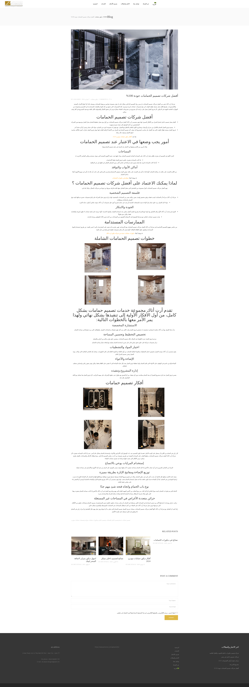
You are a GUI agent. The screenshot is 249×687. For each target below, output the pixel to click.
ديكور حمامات (98, 17)
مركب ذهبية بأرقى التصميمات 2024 (228, 661)
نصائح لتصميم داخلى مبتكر (112, 558)
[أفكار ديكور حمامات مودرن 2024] (138, 546)
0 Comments (103, 99)
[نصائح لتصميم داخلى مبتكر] (111, 546)
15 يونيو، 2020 (141, 564)
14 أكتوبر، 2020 (114, 561)
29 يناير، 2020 (168, 543)
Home (105, 17)
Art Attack (77, 564)
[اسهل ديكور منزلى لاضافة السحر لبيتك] (83, 546)
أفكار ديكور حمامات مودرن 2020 (122, 137)
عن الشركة (176, 665)
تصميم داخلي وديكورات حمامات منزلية (95, 520)
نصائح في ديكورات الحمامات (120, 178)
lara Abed (77, 99)
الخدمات (177, 651)
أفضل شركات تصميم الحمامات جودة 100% (226, 668)
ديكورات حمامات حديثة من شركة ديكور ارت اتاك (120, 233)
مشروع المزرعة (234, 664)
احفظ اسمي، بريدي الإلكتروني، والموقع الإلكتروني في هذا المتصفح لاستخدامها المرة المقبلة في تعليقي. (146, 613)
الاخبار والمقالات (174, 658)
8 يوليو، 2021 (86, 564)
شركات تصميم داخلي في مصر (230, 657)
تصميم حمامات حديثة (124, 520)
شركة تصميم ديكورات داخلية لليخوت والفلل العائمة (224, 653)
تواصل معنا (176, 661)
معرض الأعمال (175, 654)
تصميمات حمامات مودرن (78, 520)
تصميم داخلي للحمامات (112, 520)
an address (55, 647)
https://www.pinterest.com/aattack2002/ (107, 647)
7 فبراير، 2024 (85, 99)
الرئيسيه (177, 647)
